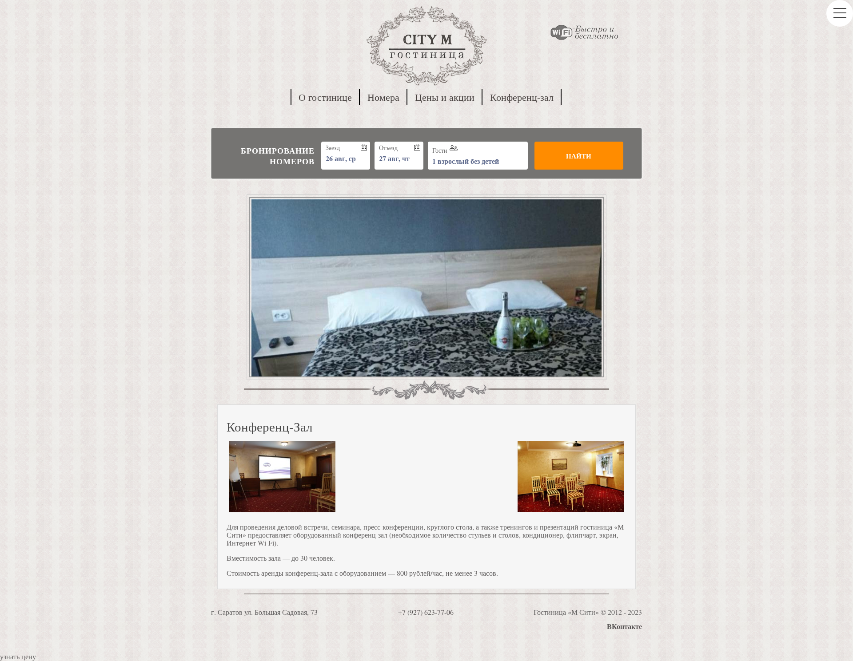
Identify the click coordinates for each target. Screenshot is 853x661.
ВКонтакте (624, 626)
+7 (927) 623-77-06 (426, 612)
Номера (383, 97)
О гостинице (325, 97)
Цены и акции (444, 97)
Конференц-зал (522, 97)
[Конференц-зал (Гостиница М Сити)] (282, 477)
